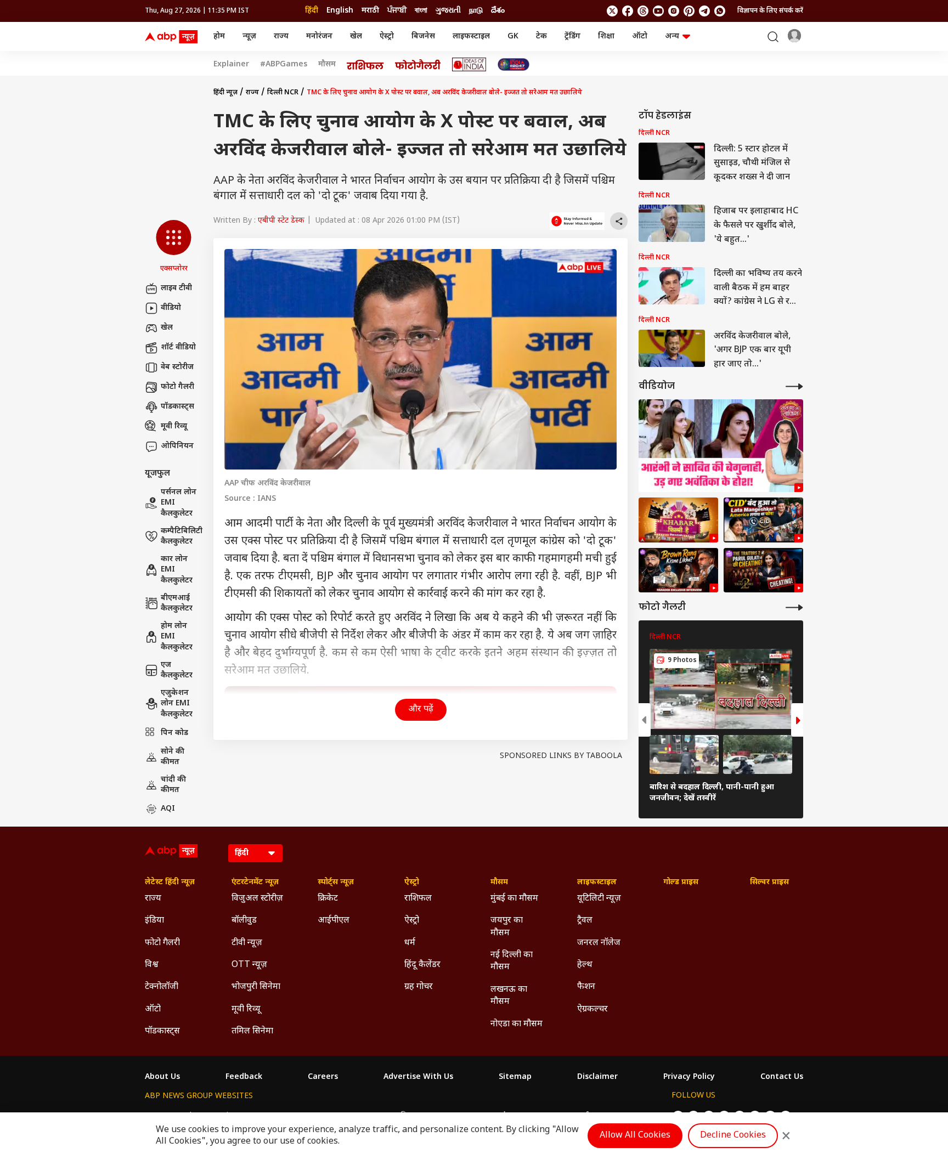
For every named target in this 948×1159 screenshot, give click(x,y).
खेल (356, 36)
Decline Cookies (733, 1135)
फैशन (586, 987)
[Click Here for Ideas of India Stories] (469, 64)
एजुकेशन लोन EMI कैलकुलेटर (177, 704)
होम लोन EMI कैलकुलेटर (177, 637)
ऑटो (639, 36)
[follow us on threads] (643, 11)
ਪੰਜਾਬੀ (397, 10)
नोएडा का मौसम (516, 1024)
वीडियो (171, 308)
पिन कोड (174, 733)
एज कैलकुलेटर (177, 670)
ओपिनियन (177, 446)
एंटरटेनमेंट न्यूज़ (255, 882)
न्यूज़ (249, 36)
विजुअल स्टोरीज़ (257, 898)
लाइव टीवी (176, 288)
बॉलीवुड (244, 920)
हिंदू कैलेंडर (422, 965)
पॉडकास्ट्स (177, 407)
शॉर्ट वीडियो (178, 347)
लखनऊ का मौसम (508, 996)
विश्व (152, 965)
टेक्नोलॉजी (161, 987)
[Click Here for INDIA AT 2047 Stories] (513, 64)
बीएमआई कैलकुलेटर (177, 603)
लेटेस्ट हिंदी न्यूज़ (170, 882)
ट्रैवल (584, 920)
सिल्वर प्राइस (769, 882)
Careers (323, 1077)
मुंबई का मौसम (514, 898)
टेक (541, 36)
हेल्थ (584, 965)
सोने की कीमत (172, 757)
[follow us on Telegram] (704, 11)
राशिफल (418, 898)
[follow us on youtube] (658, 11)
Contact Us (781, 1077)
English (339, 10)
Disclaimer (597, 1077)
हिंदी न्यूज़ (225, 92)
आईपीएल (333, 920)
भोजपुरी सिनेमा (256, 987)
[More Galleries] (794, 607)
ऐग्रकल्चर (592, 1009)
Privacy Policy (689, 1077)
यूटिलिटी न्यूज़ (599, 898)
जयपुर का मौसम (506, 926)
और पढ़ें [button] (420, 709)
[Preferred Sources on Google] (577, 221)
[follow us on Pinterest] (689, 11)
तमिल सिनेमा (252, 1031)
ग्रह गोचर (418, 987)
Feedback (243, 1077)
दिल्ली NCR (282, 92)
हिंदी (311, 10)
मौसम (327, 65)
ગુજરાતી (448, 10)
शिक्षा (606, 36)
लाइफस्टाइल (471, 36)
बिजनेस (423, 36)
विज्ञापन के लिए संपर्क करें (770, 11)
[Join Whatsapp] (719, 11)
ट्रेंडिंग (572, 36)
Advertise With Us (418, 1077)
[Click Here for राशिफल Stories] (365, 65)
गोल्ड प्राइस (680, 882)
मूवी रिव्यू (174, 426)
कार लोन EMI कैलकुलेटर (177, 570)
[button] (173, 247)
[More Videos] (794, 386)
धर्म (409, 943)
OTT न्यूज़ (249, 965)
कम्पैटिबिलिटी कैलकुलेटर (181, 536)
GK (512, 36)
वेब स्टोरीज (177, 367)
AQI (168, 809)
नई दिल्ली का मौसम (511, 961)
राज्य (281, 36)
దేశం (498, 10)
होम (219, 36)
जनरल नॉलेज (598, 943)
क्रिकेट (328, 898)
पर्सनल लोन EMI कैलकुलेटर (178, 503)
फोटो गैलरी (177, 387)
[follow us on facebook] (627, 11)
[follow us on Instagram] (673, 11)
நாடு (476, 10)
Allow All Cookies (635, 1135)
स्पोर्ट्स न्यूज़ (336, 882)
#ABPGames (283, 65)
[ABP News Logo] (173, 36)
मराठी (370, 10)
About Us (162, 1077)
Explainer (231, 65)
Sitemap (515, 1077)
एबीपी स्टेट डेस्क (281, 221)
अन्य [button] (672, 36)
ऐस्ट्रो (387, 36)
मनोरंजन (319, 36)
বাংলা (421, 10)
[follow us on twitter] (612, 11)
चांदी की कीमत (173, 785)
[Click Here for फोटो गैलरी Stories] (418, 64)
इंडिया (154, 920)
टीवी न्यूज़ (247, 943)
